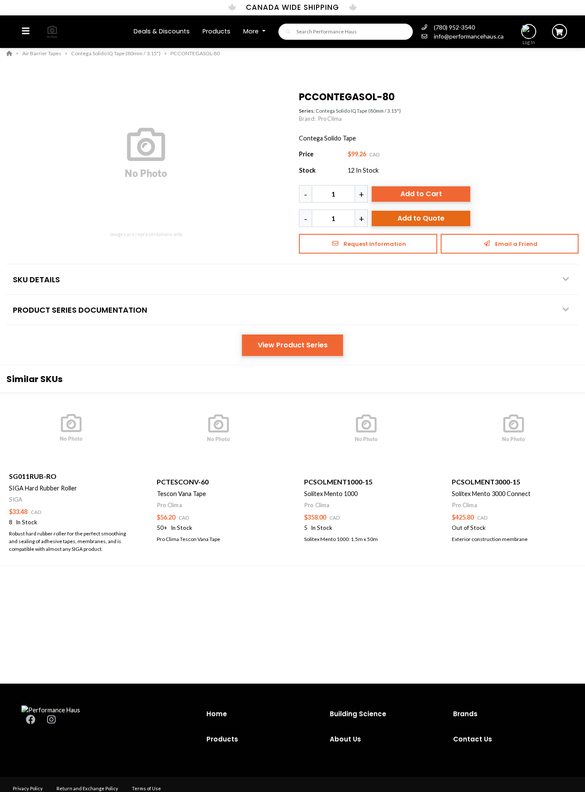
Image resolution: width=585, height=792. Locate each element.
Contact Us (472, 739)
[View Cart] (559, 31)
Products (222, 739)
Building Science (358, 713)
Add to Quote (421, 218)
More (251, 31)
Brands (465, 713)
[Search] (286, 31)
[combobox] (345, 31)
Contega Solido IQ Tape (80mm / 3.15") (358, 111)
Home (216, 713)
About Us (345, 739)
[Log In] (528, 31)
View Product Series (293, 345)
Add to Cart (421, 194)
